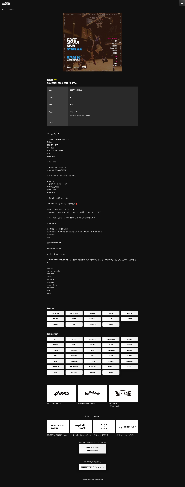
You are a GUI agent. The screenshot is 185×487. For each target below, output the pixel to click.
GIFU (55, 356)
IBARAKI (129, 339)
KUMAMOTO (92, 324)
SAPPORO (55, 324)
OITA (111, 319)
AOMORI (55, 319)
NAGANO (129, 350)
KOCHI (129, 367)
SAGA (55, 372)
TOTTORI (92, 361)
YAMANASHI (111, 350)
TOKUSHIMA (92, 367)
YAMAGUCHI (74, 367)
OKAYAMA (129, 361)
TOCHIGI (55, 344)
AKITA (74, 339)
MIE (74, 324)
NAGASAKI (74, 372)
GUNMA (74, 344)
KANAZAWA (74, 350)
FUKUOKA (92, 319)
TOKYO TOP (55, 313)
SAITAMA (92, 344)
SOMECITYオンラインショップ (92, 467)
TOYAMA (55, 350)
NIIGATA (74, 319)
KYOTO (111, 356)
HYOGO (129, 356)
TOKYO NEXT (74, 313)
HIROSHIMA (55, 367)
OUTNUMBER (96, 416)
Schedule (11, 10)
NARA (55, 361)
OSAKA (92, 313)
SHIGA (92, 356)
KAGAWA (111, 367)
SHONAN (129, 344)
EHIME (111, 324)
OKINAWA (129, 319)
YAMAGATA (92, 339)
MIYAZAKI (92, 372)
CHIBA (111, 344)
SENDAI (111, 313)
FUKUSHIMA (111, 339)
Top (3, 10)
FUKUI (92, 350)
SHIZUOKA (74, 356)
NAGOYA (129, 313)
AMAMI (111, 372)
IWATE (55, 339)
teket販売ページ (92, 448)
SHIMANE (111, 361)
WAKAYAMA (74, 361)
